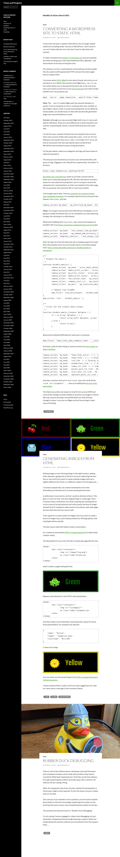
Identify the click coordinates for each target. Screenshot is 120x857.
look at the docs (77, 89)
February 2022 (8, 157)
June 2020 (7, 185)
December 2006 (8, 376)
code (46, 697)
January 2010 (8, 289)
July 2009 (6, 303)
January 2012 (8, 275)
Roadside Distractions (10, 44)
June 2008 (7, 339)
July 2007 (6, 359)
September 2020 (9, 179)
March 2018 (7, 224)
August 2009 (7, 300)
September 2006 (9, 384)
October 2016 (8, 247)
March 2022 (7, 154)
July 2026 (6, 117)
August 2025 (7, 126)
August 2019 (7, 202)
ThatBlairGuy (64, 37)
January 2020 (8, 193)
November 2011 (9, 278)
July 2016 (6, 255)
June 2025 (7, 132)
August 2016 (7, 252)
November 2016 (9, 244)
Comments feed (8, 405)
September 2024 (9, 140)
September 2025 (9, 123)
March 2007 (7, 370)
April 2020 (7, 188)
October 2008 (8, 328)
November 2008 (9, 325)
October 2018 (8, 213)
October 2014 (8, 266)
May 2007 (7, 365)
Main (5, 21)
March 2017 (7, 238)
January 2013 (8, 269)
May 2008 (7, 342)
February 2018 (8, 227)
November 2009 (9, 292)
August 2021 (7, 160)
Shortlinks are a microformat (54, 176)
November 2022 (9, 148)
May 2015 (7, 264)
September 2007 (9, 354)
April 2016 (7, 261)
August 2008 (7, 334)
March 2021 (7, 165)
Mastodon (7, 32)
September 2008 (9, 331)
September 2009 (9, 297)
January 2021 (8, 171)
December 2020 (8, 174)
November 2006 (9, 379)
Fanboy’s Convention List (72, 58)
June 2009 (7, 306)
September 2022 (9, 151)
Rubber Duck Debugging (68, 760)
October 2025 (8, 120)
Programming (65, 697)
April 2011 (7, 283)
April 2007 (7, 368)
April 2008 (7, 345)
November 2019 (9, 196)
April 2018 (7, 221)
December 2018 (8, 207)
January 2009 (8, 320)
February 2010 (8, 286)
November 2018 (9, 210)
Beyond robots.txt (9, 47)
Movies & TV (7, 23)
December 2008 (8, 323)
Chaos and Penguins (13, 3)
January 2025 (8, 137)
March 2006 (7, 387)
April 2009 (7, 311)
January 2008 (8, 351)
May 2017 (7, 233)
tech (45, 25)
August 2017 (7, 230)
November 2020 (9, 176)
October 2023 (8, 143)
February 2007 (8, 373)
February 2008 (8, 348)
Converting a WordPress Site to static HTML (69, 30)
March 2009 (7, 314)
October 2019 (8, 199)
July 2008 (6, 337)
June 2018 (7, 216)
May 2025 (7, 134)
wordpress (49, 411)
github (54, 697)
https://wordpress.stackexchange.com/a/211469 (78, 225)
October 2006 (8, 382)
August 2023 (7, 146)
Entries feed (7, 402)
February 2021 (8, 168)
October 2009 (8, 295)
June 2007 (7, 362)
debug (47, 833)
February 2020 (8, 191)
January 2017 (8, 241)
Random (6, 25)
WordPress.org (8, 408)
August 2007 (7, 356)
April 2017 (7, 235)
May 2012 (7, 272)
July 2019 (6, 205)
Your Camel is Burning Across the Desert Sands (10, 52)
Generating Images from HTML (68, 460)
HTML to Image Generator (75, 532)
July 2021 (6, 162)
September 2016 (9, 250)
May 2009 (7, 309)
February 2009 (8, 317)
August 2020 (7, 182)
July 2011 (6, 280)
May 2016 (7, 258)
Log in (5, 399)
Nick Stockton (8, 101)
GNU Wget (61, 80)
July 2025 (6, 129)
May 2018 (7, 219)
